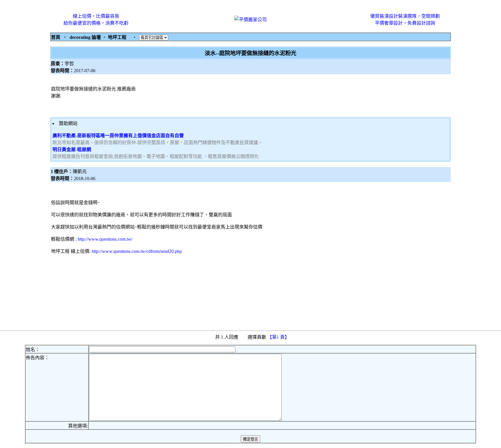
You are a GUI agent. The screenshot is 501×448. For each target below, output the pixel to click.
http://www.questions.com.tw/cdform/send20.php (137, 251)
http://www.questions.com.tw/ (105, 239)
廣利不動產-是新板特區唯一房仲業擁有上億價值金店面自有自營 (118, 135)
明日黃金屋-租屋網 (71, 149)
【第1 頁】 (279, 337)
